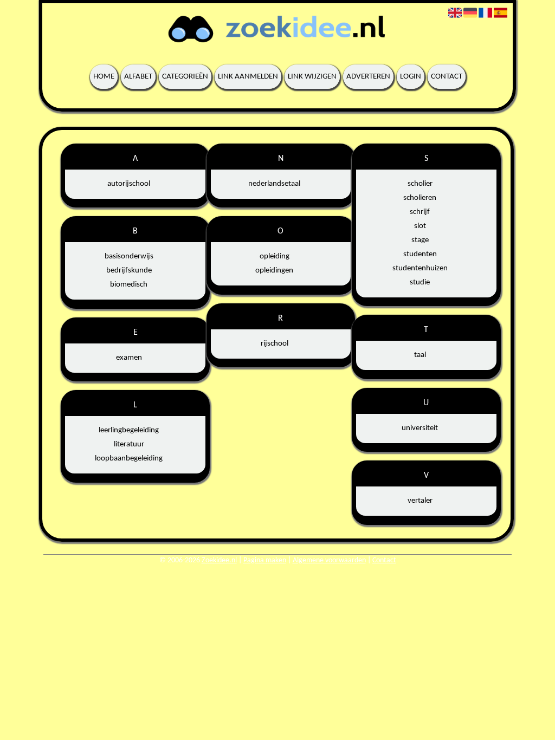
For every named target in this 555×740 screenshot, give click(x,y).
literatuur (129, 444)
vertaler (420, 501)
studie (420, 282)
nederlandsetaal (274, 184)
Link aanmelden (248, 77)
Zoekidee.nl (219, 560)
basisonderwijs (129, 256)
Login (410, 77)
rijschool (274, 344)
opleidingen (274, 271)
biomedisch (128, 285)
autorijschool (128, 184)
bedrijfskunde (129, 271)
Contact (446, 77)
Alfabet (138, 77)
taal (420, 355)
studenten (420, 254)
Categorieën (185, 77)
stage (420, 240)
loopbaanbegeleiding (129, 459)
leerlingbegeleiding (129, 430)
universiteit (420, 428)
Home (103, 77)
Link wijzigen (312, 77)
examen (129, 358)
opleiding (274, 256)
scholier (420, 184)
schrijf (420, 212)
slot (420, 226)
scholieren (419, 198)
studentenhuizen (420, 268)
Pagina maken (264, 560)
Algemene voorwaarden (329, 560)
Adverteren (368, 77)
